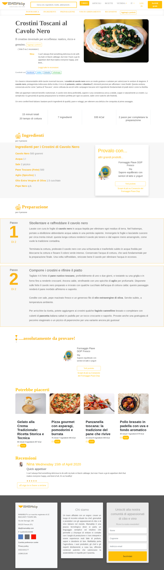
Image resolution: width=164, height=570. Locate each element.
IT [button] (132, 3)
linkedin (47, 72)
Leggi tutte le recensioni (48, 67)
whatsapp (56, 72)
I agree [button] (88, 562)
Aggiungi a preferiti (128, 12)
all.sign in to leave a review (32, 485)
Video (84, 3)
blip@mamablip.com (26, 528)
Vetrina (121, 3)
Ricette (109, 3)
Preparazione (67, 12)
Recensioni (111, 12)
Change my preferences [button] (88, 567)
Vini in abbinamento (90, 12)
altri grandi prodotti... (110, 157)
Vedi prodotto (130, 184)
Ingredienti (49, 12)
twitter (39, 72)
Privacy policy (23, 546)
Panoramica (32, 12)
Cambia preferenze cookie (28, 542)
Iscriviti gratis (155, 4)
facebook (30, 72)
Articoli (96, 3)
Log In (142, 4)
